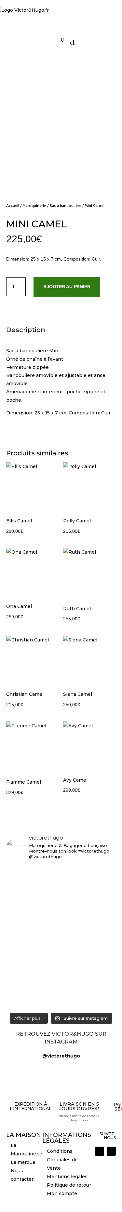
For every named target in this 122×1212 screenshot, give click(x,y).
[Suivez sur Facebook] (111, 1151)
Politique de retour (69, 1185)
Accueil (12, 205)
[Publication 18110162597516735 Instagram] (61, 905)
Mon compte (62, 1193)
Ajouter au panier (66, 286)
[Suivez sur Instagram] (99, 1151)
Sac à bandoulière (65, 205)
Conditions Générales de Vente (62, 1159)
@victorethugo (61, 1056)
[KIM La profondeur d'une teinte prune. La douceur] (61, 995)
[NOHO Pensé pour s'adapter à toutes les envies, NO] (61, 924)
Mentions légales (67, 1176)
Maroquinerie (34, 205)
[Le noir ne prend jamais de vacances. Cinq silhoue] (61, 882)
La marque (23, 1162)
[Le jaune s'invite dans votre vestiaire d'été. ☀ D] (61, 965)
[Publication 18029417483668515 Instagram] (61, 943)
